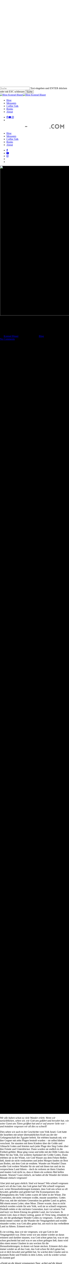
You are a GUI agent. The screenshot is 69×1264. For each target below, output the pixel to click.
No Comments (7, 339)
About (9, 144)
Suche (29, 92)
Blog (8, 133)
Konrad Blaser (11, 336)
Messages (11, 136)
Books (9, 142)
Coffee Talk (12, 139)
